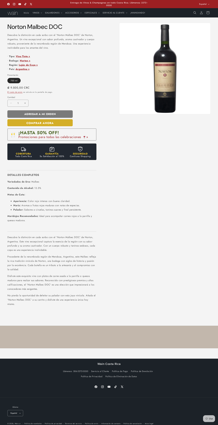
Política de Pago (120, 371)
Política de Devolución (142, 371)
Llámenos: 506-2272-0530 (75, 371)
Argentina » (23, 69)
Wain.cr (18, 423)
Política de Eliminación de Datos (121, 376)
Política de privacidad (53, 423)
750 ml (14, 80)
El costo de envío (15, 92)
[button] (37, 13)
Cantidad (11, 97)
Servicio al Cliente (100, 371)
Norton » (25, 60)
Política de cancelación (133, 423)
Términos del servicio (73, 423)
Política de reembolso (33, 423)
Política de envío (91, 423)
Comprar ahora (40, 123)
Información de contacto (110, 423)
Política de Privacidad (91, 376)
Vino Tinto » (23, 56)
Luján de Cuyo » (28, 65)
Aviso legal (149, 423)
